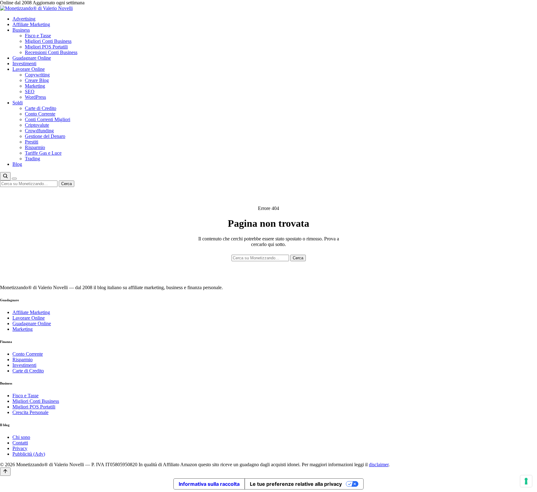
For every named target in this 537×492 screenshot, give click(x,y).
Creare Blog (37, 80)
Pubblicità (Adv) (28, 454)
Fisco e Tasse (38, 35)
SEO (29, 91)
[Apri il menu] (14, 179)
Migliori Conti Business (48, 41)
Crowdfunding (39, 130)
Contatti (20, 442)
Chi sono (21, 437)
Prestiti (31, 141)
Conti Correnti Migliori (47, 119)
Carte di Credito (40, 108)
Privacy (19, 448)
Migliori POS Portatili (46, 46)
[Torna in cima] (5, 471)
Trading (32, 158)
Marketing (35, 86)
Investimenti (24, 63)
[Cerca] (5, 176)
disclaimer (378, 464)
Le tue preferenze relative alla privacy (296, 484)
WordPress (35, 97)
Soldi (17, 102)
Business (21, 30)
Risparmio (35, 147)
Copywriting (37, 74)
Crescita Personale (30, 412)
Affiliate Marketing (31, 24)
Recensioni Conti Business (51, 52)
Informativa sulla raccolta (209, 484)
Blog (17, 164)
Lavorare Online (28, 69)
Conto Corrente (40, 113)
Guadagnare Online (31, 58)
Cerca (66, 183)
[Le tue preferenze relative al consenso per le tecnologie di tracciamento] (526, 481)
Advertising (23, 18)
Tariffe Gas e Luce (43, 153)
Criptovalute (37, 125)
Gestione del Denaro (45, 136)
